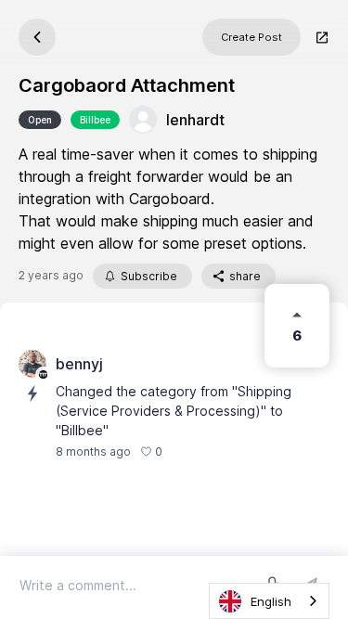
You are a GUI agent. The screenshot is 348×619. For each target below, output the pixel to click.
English (271, 601)
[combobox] (269, 601)
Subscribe (149, 276)
